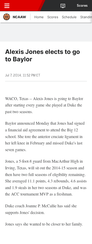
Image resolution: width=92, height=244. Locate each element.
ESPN (27, 5)
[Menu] (7, 5)
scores (82, 5)
